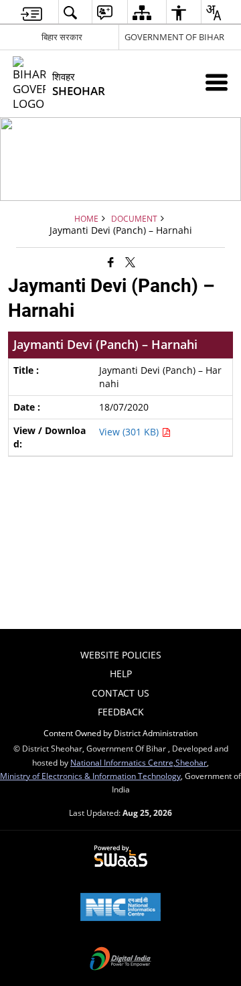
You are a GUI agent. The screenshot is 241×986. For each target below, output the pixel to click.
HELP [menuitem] (121, 673)
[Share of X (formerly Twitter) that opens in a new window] (130, 261)
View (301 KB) (130, 431)
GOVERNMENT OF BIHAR (174, 37)
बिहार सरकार (62, 37)
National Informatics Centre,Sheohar (138, 762)
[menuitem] (31, 12)
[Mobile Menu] (216, 82)
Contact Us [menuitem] (120, 693)
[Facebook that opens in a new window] (110, 261)
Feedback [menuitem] (121, 711)
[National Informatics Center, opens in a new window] (120, 908)
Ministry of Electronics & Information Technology (90, 775)
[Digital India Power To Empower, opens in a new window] (120, 960)
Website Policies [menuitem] (120, 654)
